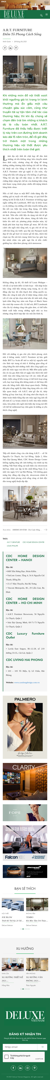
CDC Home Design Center (33, 542)
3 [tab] (25, 929)
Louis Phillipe (12, 546)
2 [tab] (23, 929)
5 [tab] (28, 929)
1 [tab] (21, 929)
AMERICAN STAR (26, 530)
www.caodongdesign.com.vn (27, 682)
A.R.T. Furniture (13, 542)
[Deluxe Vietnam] (13, 14)
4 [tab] (27, 929)
